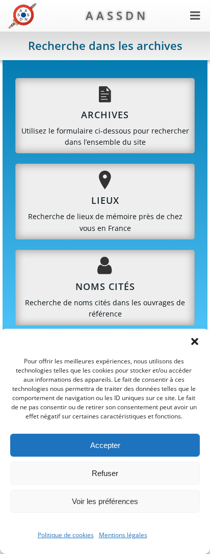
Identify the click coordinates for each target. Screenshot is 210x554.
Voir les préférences (105, 501)
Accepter (105, 445)
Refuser (105, 473)
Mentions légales (123, 535)
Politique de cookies (66, 535)
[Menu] (195, 15)
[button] (195, 341)
